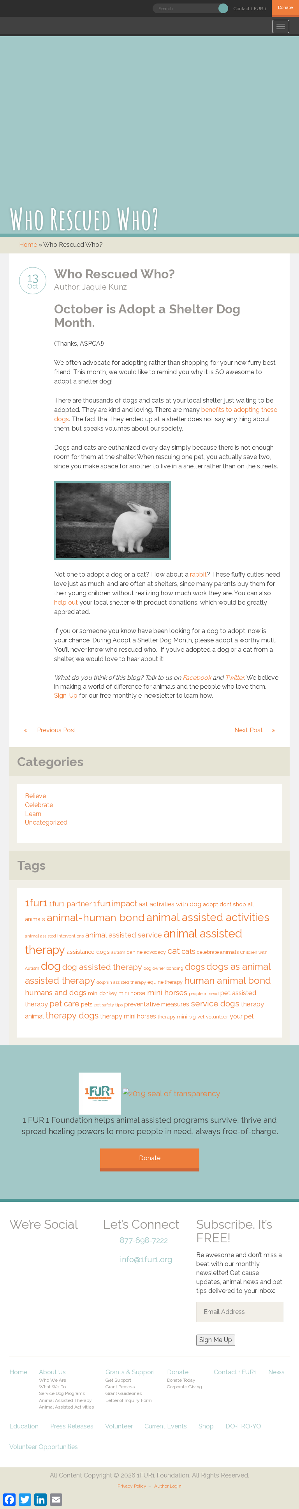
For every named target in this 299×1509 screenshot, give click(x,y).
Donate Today (181, 1380)
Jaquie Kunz (104, 287)
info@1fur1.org (146, 1259)
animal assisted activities (207, 917)
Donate (285, 7)
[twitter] (48, 1235)
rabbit (198, 574)
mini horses (167, 992)
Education (24, 1426)
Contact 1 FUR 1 (250, 8)
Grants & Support (130, 1372)
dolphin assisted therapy (121, 982)
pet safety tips (108, 1004)
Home (28, 244)
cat (173, 951)
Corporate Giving (184, 1386)
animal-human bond (96, 917)
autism (118, 952)
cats (188, 951)
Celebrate (39, 805)
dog (51, 966)
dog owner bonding (163, 968)
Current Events (165, 1426)
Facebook (197, 677)
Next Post (248, 730)
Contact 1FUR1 (235, 1372)
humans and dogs (55, 992)
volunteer (217, 1017)
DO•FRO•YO (243, 1426)
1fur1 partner (70, 904)
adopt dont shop (224, 904)
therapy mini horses (128, 1016)
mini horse (132, 993)
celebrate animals (218, 952)
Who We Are (52, 1380)
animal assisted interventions (54, 936)
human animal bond (227, 980)
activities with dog (175, 904)
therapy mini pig (177, 1017)
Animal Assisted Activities (66, 1407)
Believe (35, 796)
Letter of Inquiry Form (129, 1400)
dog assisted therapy (102, 967)
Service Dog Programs (62, 1393)
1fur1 (36, 903)
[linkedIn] (75, 1235)
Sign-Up (65, 695)
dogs (195, 967)
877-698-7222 (144, 1240)
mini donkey (102, 993)
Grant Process (120, 1386)
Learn (33, 814)
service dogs (215, 1003)
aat (143, 904)
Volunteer (119, 1426)
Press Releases (71, 1426)
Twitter (234, 677)
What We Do (52, 1386)
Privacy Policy (132, 1486)
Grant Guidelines (124, 1393)
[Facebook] (21, 1235)
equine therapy (165, 982)
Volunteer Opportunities (43, 1447)
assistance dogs (88, 951)
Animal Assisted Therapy (65, 1400)
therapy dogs (72, 1015)
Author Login (167, 1486)
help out (66, 602)
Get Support (118, 1380)
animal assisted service (123, 935)
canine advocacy (146, 952)
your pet (242, 1016)
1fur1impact (115, 903)
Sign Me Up (215, 1340)
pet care (64, 1003)
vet (200, 1017)
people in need (204, 993)
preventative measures (156, 1004)
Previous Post (56, 730)
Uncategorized (46, 822)
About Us (52, 1372)
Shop (206, 1426)
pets (87, 1004)
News (276, 1372)
